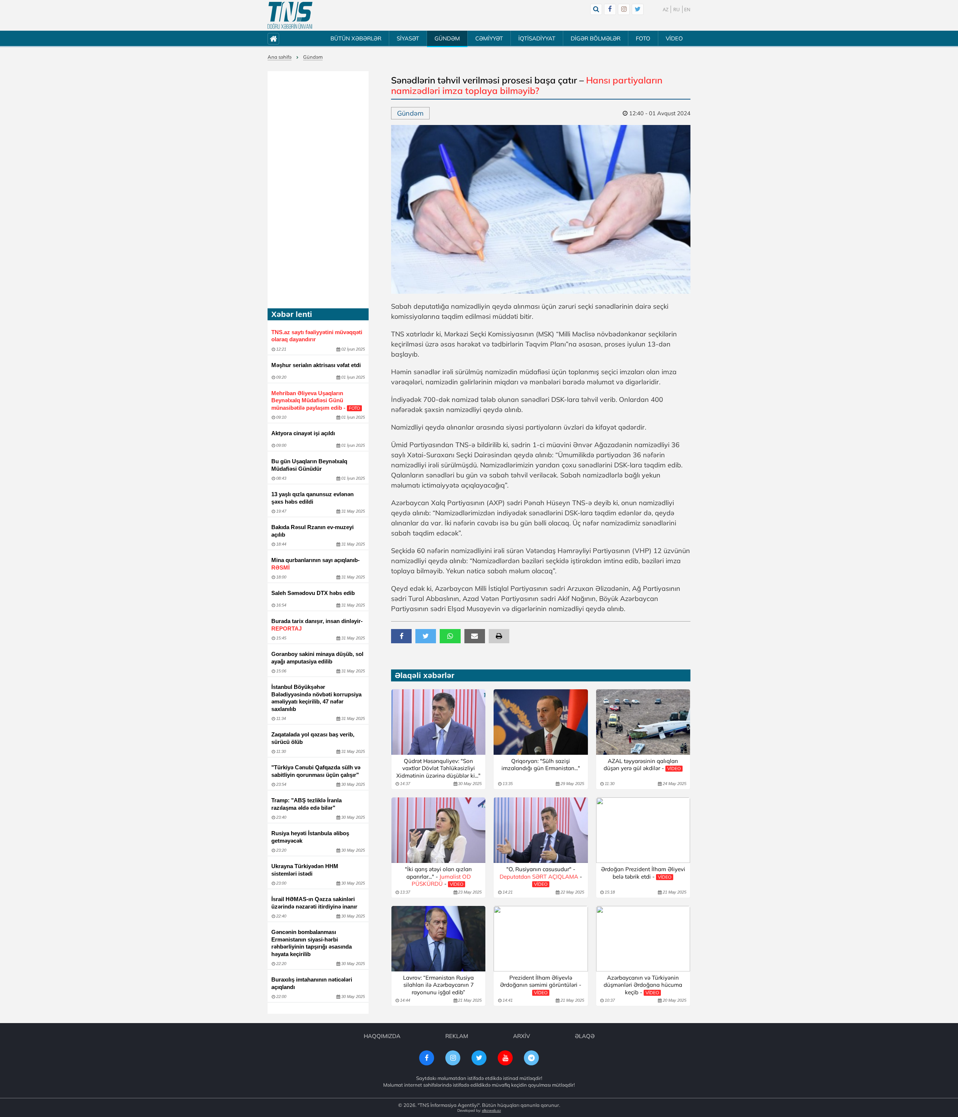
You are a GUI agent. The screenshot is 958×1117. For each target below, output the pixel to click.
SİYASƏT (408, 38)
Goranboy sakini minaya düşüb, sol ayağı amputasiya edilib (317, 658)
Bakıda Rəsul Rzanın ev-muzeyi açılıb (312, 531)
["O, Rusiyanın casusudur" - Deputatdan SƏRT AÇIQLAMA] (541, 830)
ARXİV (521, 1036)
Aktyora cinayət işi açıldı (303, 433)
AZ (665, 9)
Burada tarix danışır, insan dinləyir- (317, 625)
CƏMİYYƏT (489, 38)
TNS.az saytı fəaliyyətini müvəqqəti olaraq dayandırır (316, 336)
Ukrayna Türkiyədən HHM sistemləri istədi (304, 870)
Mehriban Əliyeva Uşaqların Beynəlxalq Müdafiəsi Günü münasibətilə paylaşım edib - (315, 400)
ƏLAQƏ (585, 1036)
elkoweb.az (491, 1110)
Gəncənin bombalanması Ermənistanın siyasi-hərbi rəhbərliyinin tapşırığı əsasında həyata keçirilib (311, 943)
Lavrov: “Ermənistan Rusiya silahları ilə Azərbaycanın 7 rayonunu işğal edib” (438, 985)
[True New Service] (290, 15)
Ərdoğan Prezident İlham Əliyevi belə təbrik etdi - (643, 873)
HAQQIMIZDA (382, 1036)
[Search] (596, 9)
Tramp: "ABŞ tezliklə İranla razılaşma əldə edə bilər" (306, 804)
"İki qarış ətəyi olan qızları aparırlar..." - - (438, 876)
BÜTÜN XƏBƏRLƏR (355, 38)
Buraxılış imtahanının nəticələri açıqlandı (311, 983)
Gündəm (313, 57)
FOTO (643, 38)
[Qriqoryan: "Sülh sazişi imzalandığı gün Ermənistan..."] (541, 722)
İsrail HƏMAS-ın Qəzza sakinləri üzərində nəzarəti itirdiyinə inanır (314, 903)
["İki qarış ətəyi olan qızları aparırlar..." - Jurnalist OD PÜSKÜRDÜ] (438, 830)
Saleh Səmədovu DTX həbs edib (313, 593)
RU (676, 9)
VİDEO (674, 38)
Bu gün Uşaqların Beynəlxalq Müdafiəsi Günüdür (309, 465)
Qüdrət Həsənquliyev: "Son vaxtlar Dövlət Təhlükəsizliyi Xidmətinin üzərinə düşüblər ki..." (438, 768)
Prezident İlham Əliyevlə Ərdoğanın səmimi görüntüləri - (540, 984)
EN (687, 9)
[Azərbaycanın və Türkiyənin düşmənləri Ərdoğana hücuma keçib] (643, 938)
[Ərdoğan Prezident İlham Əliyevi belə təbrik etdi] (643, 830)
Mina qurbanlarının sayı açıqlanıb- (315, 564)
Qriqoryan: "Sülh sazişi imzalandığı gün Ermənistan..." (540, 764)
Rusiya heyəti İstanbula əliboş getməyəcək (310, 837)
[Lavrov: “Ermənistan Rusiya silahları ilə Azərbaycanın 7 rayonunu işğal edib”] (438, 938)
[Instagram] (623, 9)
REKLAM (456, 1036)
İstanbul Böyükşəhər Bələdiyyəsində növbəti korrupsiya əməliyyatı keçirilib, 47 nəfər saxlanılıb (316, 698)
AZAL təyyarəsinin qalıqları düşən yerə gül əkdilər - (642, 764)
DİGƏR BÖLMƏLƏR (595, 38)
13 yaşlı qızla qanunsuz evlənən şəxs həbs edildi (312, 498)
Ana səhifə (280, 57)
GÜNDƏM (447, 38)
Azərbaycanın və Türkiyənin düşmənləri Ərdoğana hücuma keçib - (643, 985)
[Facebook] (610, 9)
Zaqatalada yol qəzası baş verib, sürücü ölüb (312, 738)
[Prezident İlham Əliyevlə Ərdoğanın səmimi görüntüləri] (541, 938)
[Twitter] (637, 9)
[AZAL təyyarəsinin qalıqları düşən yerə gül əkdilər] (643, 722)
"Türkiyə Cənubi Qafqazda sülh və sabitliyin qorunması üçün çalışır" (315, 771)
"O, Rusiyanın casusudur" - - (541, 876)
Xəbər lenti (291, 314)
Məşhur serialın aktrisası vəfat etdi (316, 365)
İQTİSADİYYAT (536, 38)
